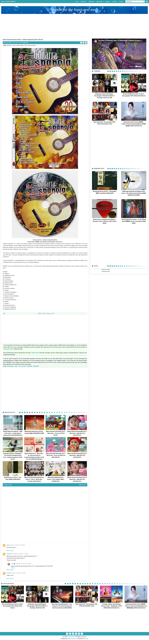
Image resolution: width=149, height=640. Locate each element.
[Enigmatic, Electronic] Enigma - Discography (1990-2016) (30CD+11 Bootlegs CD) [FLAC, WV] (104, 95)
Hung (8, 545)
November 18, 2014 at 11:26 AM (20, 553)
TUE (10, 42)
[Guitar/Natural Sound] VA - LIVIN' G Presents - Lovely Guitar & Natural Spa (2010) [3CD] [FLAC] (12, 433)
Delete (11, 550)
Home (77, 1)
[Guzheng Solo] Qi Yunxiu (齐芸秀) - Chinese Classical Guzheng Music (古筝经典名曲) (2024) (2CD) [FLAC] (134, 124)
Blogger (86, 638)
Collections (91, 1)
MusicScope (10, 366)
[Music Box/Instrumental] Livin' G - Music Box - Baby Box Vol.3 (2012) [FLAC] (77, 455)
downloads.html (8, 349)
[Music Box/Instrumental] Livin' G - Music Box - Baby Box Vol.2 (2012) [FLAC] (77, 433)
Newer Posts (8, 485)
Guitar (13, 45)
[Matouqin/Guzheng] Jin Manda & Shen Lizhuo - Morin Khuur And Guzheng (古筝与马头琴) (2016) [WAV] (133, 193)
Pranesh (9, 573)
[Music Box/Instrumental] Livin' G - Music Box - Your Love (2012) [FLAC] (55, 433)
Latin (25, 45)
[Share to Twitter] (86, 43)
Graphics (107, 1)
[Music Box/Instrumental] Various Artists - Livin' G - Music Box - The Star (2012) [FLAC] (34, 479)
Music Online (100, 1)
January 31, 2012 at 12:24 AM (17, 545)
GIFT (39, 313)
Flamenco (8, 45)
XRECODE (36, 366)
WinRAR (29, 366)
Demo (48, 313)
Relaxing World (71, 636)
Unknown (9, 553)
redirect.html (34, 352)
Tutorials (114, 1)
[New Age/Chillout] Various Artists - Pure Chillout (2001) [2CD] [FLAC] (55, 479)
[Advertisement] (74, 25)
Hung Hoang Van (72, 638)
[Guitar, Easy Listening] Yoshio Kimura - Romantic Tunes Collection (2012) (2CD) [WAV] (104, 221)
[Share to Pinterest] (83, 43)
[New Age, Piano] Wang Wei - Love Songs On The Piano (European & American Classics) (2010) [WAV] (62, 606)
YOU (44, 313)
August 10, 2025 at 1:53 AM (18, 573)
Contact (121, 1)
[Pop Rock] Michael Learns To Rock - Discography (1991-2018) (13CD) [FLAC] (12, 606)
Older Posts (82, 485)
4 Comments (24, 42)
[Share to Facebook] (81, 43)
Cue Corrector (22, 366)
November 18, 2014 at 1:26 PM (23, 563)
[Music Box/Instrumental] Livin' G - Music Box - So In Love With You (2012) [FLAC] (55, 455)
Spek (16, 366)
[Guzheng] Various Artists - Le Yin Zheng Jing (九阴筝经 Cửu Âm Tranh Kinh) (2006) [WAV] (134, 221)
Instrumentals (19, 45)
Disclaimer (83, 1)
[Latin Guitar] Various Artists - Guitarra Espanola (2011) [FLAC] (23, 39)
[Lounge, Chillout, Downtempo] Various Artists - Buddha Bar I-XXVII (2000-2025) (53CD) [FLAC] (111, 606)
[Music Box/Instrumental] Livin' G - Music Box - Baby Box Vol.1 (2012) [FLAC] (77, 479)
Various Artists (32, 45)
